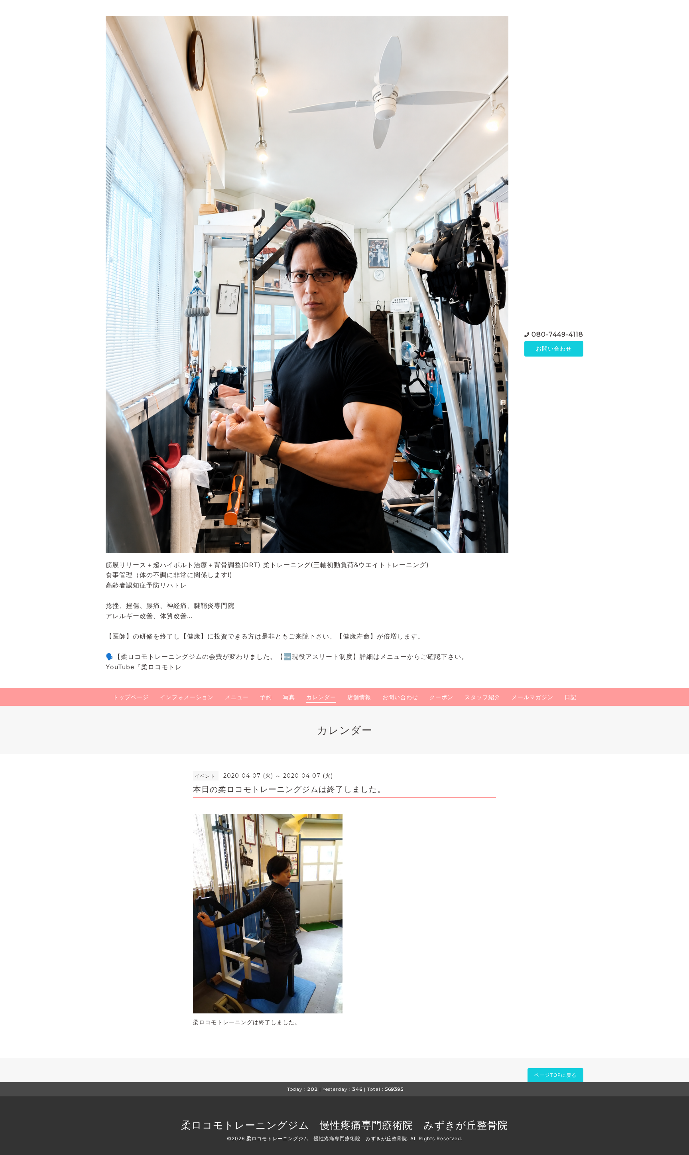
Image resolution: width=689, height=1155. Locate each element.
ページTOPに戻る (555, 1075)
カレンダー (321, 697)
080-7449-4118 (557, 334)
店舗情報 (359, 697)
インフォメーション (187, 697)
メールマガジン (532, 697)
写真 (289, 697)
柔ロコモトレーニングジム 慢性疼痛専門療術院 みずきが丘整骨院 (344, 1125)
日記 (571, 697)
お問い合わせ (554, 348)
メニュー (237, 697)
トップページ (131, 697)
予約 (266, 697)
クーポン (441, 697)
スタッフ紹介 (482, 697)
